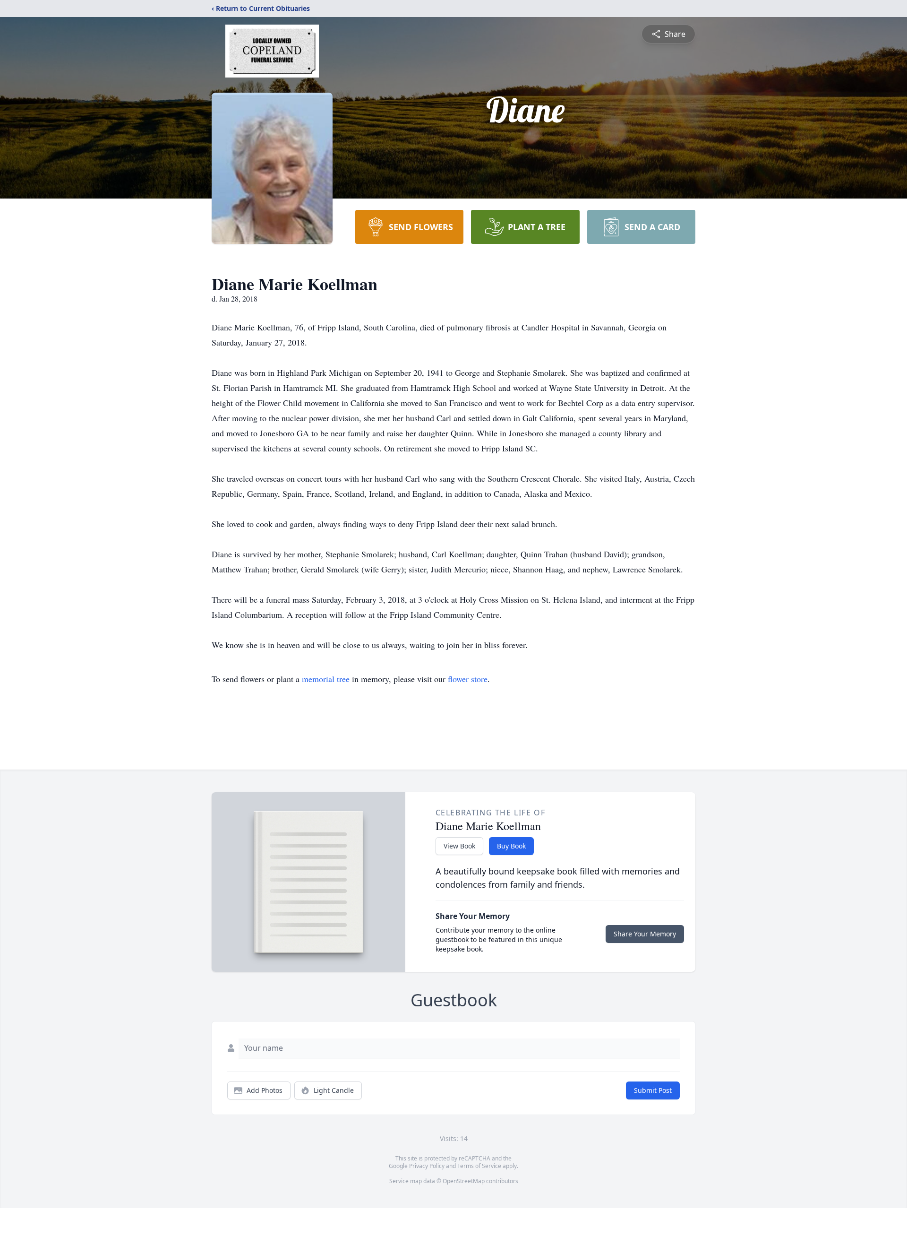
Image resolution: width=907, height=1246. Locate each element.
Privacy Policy (427, 1166)
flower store (468, 678)
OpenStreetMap (464, 1181)
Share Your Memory (645, 933)
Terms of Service (479, 1166)
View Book (459, 845)
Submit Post (653, 1090)
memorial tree (326, 678)
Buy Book (511, 845)
